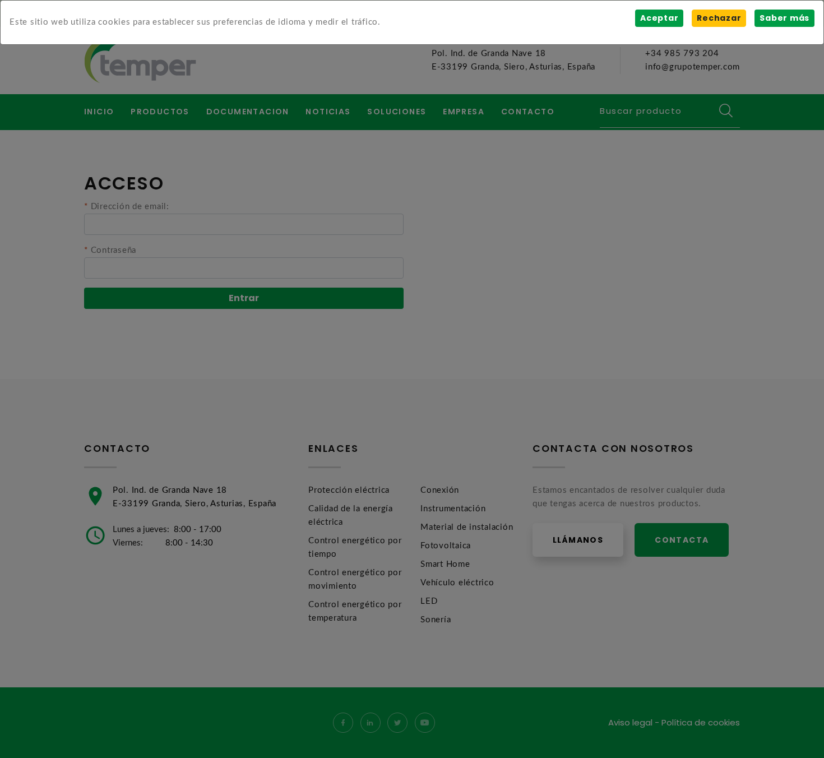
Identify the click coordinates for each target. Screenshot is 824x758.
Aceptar (659, 18)
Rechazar (719, 18)
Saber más (784, 18)
